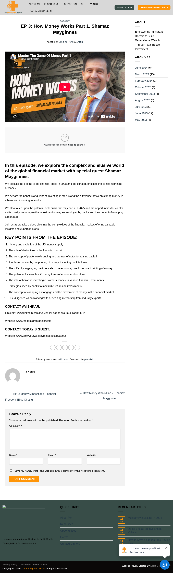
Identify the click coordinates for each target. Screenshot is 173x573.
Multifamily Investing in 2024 (145, 517)
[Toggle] (111, 524)
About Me (34, 4)
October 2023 (143, 87)
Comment (15, 425)
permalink (89, 359)
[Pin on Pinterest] (71, 347)
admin (80, 42)
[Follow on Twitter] (12, 551)
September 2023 (145, 93)
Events (93, 4)
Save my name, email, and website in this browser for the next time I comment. (60, 470)
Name (13, 455)
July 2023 (141, 106)
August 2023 (142, 100)
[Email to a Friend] (65, 347)
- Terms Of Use (39, 564)
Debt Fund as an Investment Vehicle (145, 530)
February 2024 (144, 80)
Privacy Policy (10, 564)
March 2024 (142, 74)
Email (52, 455)
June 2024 (141, 67)
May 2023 (141, 119)
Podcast (65, 21)
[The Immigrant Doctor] (13, 7)
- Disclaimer (24, 564)
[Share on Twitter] (59, 347)
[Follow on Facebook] (4, 551)
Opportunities (73, 4)
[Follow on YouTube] (25, 551)
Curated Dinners (41, 10)
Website (91, 455)
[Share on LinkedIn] (77, 347)
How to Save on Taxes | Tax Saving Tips (149, 542)
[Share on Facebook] (53, 347)
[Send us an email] (17, 551)
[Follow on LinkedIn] (21, 551)
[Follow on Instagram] (8, 551)
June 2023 (141, 113)
